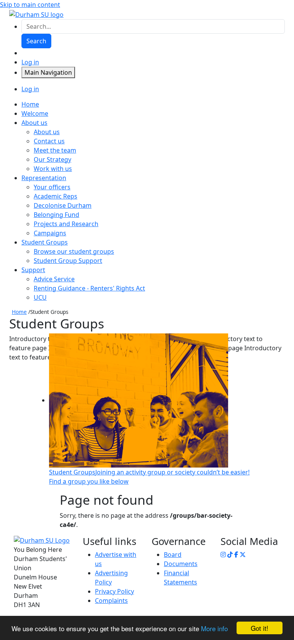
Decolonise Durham (62, 205)
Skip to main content (30, 4)
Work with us (53, 168)
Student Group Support (68, 260)
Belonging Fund (56, 214)
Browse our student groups (74, 251)
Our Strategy (52, 159)
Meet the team (55, 150)
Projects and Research (66, 224)
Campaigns (50, 233)
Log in (30, 62)
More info (214, 628)
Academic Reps (55, 196)
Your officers (52, 187)
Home (19, 311)
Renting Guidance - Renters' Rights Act (89, 288)
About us (47, 132)
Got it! (259, 628)
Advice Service (54, 279)
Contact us (49, 141)
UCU (40, 297)
